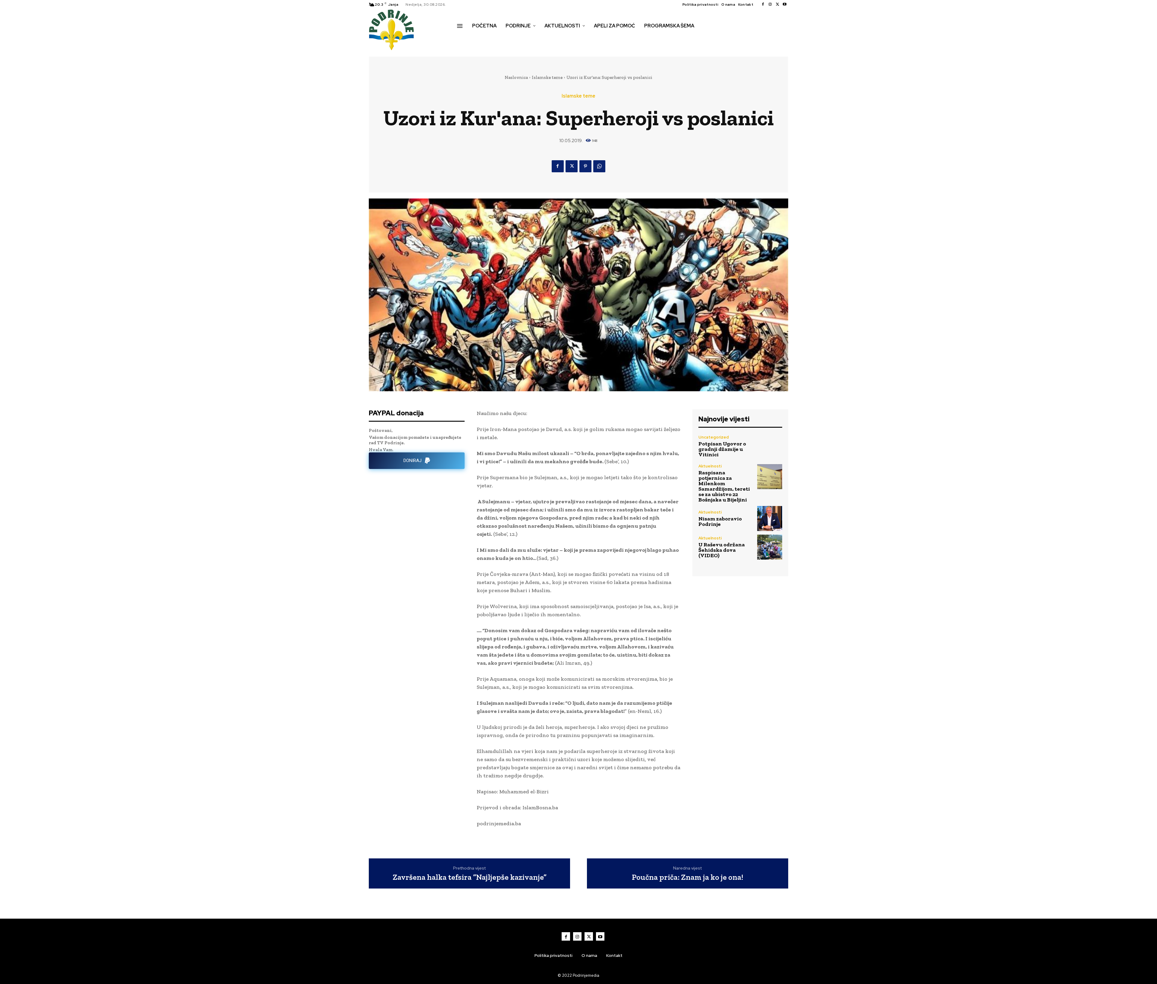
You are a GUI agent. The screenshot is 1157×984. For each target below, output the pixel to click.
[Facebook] (763, 4)
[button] (463, 38)
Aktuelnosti (710, 466)
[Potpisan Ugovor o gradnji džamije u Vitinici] (769, 446)
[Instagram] (770, 4)
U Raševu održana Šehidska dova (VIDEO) (721, 550)
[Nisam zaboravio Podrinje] (769, 518)
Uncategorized (713, 437)
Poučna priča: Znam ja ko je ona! (687, 877)
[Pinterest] (585, 166)
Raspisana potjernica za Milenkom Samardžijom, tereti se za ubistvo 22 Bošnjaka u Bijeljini (724, 486)
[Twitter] (777, 4)
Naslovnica (516, 77)
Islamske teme (547, 77)
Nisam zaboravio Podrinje (720, 521)
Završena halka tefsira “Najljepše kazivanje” (470, 877)
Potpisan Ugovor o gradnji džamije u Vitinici (722, 449)
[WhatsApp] (599, 166)
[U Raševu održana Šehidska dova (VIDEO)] (769, 547)
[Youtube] (784, 4)
